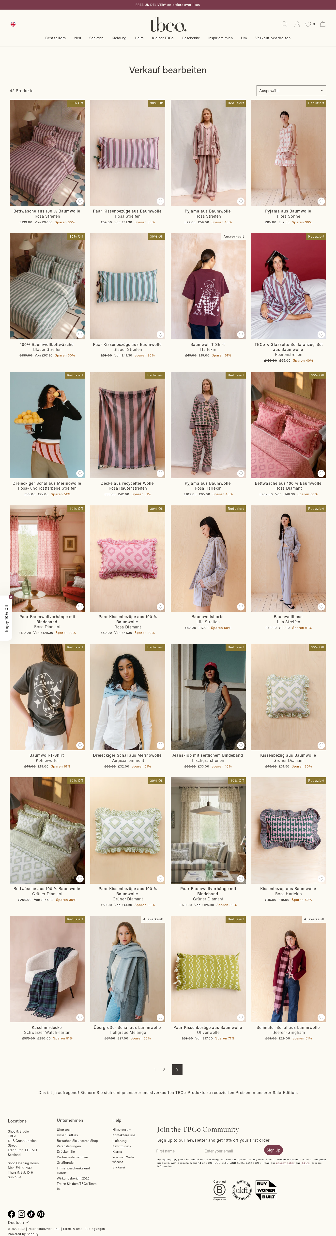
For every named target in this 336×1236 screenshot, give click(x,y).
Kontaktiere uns (123, 1135)
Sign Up (273, 1149)
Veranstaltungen (69, 1146)
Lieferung (119, 1140)
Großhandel (65, 1162)
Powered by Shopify (23, 1234)
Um (244, 37)
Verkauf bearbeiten (273, 37)
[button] (6, 618)
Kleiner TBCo (162, 37)
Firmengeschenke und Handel (73, 1170)
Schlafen (96, 37)
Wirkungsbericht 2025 (73, 1178)
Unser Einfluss (67, 1135)
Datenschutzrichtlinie (44, 1229)
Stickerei (118, 1167)
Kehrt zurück (121, 1146)
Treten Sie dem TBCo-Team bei (77, 1186)
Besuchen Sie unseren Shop (77, 1140)
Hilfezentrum (121, 1129)
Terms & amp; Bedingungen (84, 1229)
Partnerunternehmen (72, 1157)
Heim (139, 37)
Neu (77, 37)
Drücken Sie (66, 1151)
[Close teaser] (11, 596)
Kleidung (119, 37)
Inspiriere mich (220, 37)
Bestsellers (55, 37)
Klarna (117, 1151)
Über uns (63, 1129)
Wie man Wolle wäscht (123, 1159)
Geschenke (191, 37)
